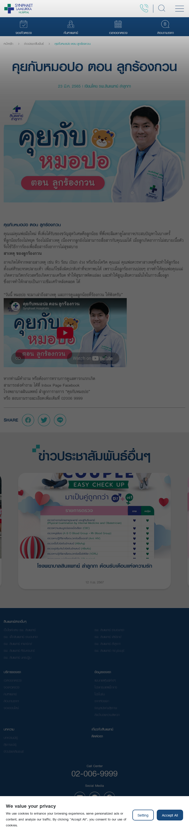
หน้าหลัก (8, 44)
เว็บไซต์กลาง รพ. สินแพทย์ (19, 630)
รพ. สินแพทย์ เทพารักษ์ (18, 644)
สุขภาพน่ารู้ (10, 744)
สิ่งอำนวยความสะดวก (107, 715)
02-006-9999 (94, 773)
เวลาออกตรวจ (13, 680)
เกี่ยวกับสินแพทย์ (102, 729)
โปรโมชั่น (99, 694)
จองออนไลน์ (11, 708)
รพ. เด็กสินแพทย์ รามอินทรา (21, 637)
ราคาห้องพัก (101, 701)
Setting (143, 815)
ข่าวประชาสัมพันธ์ (34, 44)
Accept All (170, 815)
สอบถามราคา (11, 701)
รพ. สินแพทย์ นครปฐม (17, 657)
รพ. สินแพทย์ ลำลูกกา (107, 644)
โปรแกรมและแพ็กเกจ (105, 687)
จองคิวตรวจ (11, 687)
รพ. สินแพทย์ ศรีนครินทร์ (19, 650)
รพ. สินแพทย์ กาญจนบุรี (109, 650)
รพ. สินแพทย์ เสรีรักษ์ (107, 637)
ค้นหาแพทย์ (10, 694)
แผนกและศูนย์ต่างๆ (105, 680)
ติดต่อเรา (97, 736)
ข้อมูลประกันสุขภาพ (105, 708)
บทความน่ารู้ (11, 738)
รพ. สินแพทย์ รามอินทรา (109, 630)
